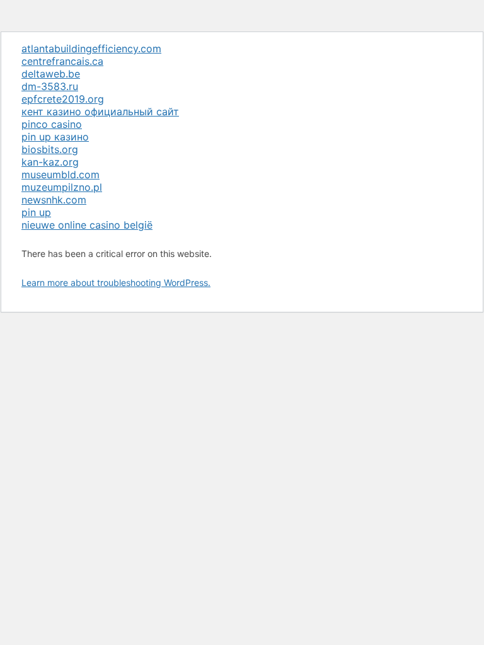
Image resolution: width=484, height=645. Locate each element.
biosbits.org (49, 149)
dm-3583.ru (49, 86)
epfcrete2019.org (62, 99)
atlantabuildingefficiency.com (91, 48)
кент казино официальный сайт (100, 111)
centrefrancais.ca (62, 61)
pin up (36, 212)
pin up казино (55, 136)
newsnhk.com (53, 199)
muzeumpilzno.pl (61, 187)
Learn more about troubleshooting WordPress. (115, 282)
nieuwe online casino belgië (87, 225)
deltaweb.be (50, 73)
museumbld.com (60, 174)
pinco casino (51, 124)
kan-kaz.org (50, 162)
